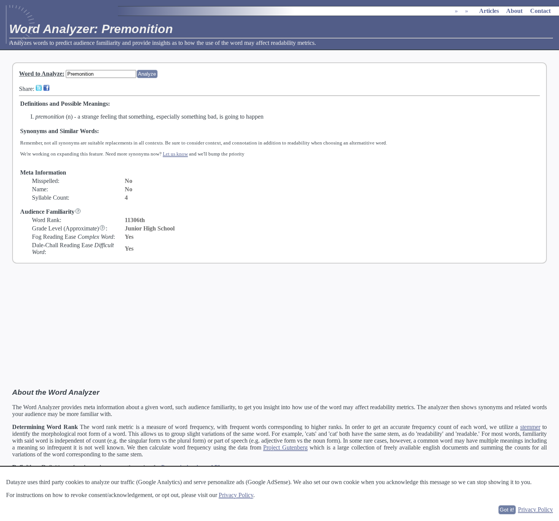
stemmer (530, 427)
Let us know (175, 154)
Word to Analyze (40, 73)
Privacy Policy (236, 495)
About (514, 11)
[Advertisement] (279, 326)
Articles (489, 11)
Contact (540, 11)
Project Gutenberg (285, 447)
